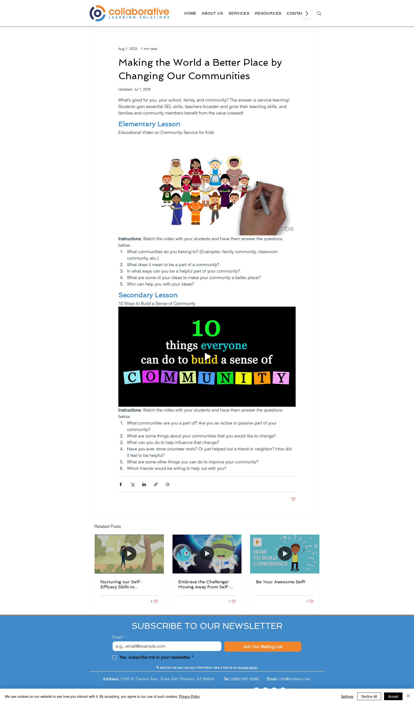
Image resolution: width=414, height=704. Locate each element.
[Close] (408, 696)
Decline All (369, 696)
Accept (393, 696)
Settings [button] (347, 696)
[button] (318, 640)
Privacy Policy (189, 696)
